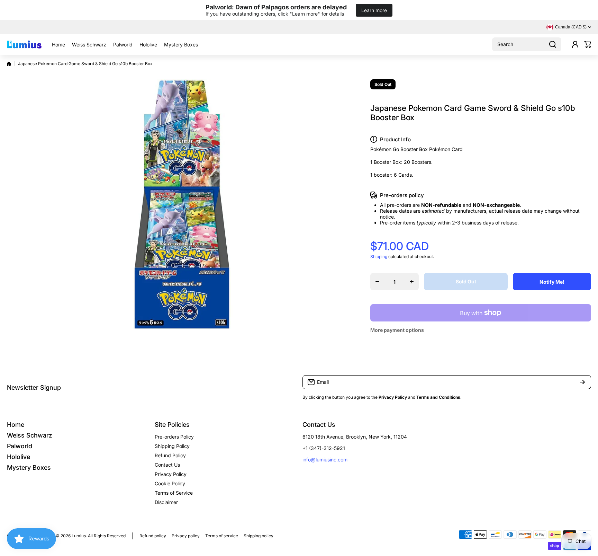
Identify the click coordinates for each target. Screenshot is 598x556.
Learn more (374, 10)
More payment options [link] (397, 330)
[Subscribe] (582, 382)
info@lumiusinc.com (324, 459)
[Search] (552, 44)
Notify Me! (552, 282)
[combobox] (526, 44)
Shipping (378, 256)
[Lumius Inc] (24, 44)
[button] (587, 44)
